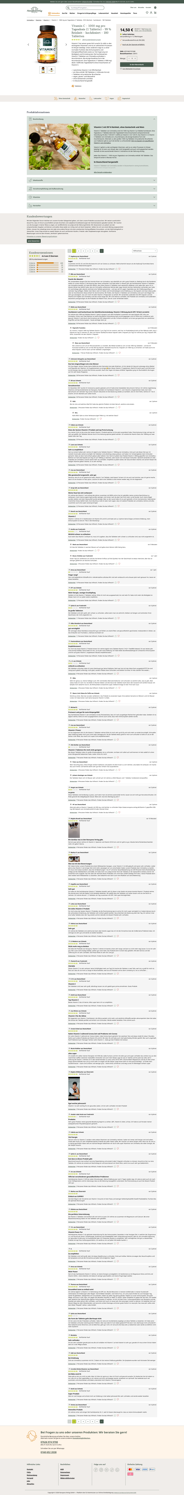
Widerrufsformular (67, 1478)
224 (61, 263)
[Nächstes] (66, 44)
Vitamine (36, 197)
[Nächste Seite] (102, 251)
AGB (62, 1469)
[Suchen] (68, 8)
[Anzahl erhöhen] (135, 58)
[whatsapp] (117, 1470)
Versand (30, 1478)
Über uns (133, 7)
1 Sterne (32, 271)
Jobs (28, 1481)
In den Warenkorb (137, 65)
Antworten (72, 269)
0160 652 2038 (110, 2)
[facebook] (96, 1470)
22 (62, 265)
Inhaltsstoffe (38, 180)
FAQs (29, 1472)
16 (62, 269)
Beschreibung (38, 119)
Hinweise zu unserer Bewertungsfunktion (42, 236)
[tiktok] (112, 1470)
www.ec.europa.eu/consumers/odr (125, 1492)
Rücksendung (32, 1475)
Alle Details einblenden (103, 172)
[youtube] (106, 1470)
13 (62, 271)
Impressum (64, 1475)
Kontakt (148, 7)
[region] (47, 49)
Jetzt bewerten (33, 241)
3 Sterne (32, 267)
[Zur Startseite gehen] (34, 10)
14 (62, 267)
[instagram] (101, 1470)
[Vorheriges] (28, 44)
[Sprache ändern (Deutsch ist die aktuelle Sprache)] (155, 7)
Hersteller (37, 206)
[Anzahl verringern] (129, 58)
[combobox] (87, 8)
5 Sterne (32, 263)
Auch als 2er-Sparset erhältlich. (133, 44)
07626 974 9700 (87, 2)
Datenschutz (65, 1472)
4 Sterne (32, 265)
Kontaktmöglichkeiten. (81, 1438)
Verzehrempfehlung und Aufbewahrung (48, 189)
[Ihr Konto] (151, 12)
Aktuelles (141, 7)
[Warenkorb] (155, 12)
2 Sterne (32, 269)
